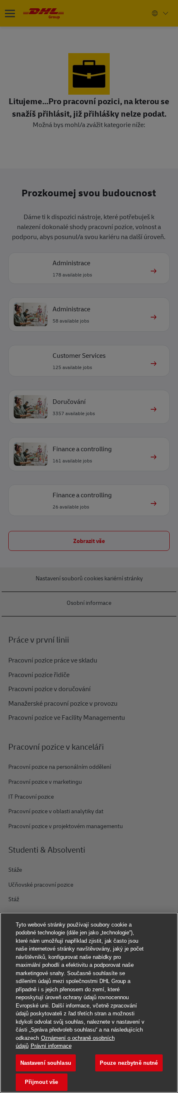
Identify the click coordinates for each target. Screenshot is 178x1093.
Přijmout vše (41, 1082)
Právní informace (51, 1046)
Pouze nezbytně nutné (129, 1063)
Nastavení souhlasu (45, 1063)
